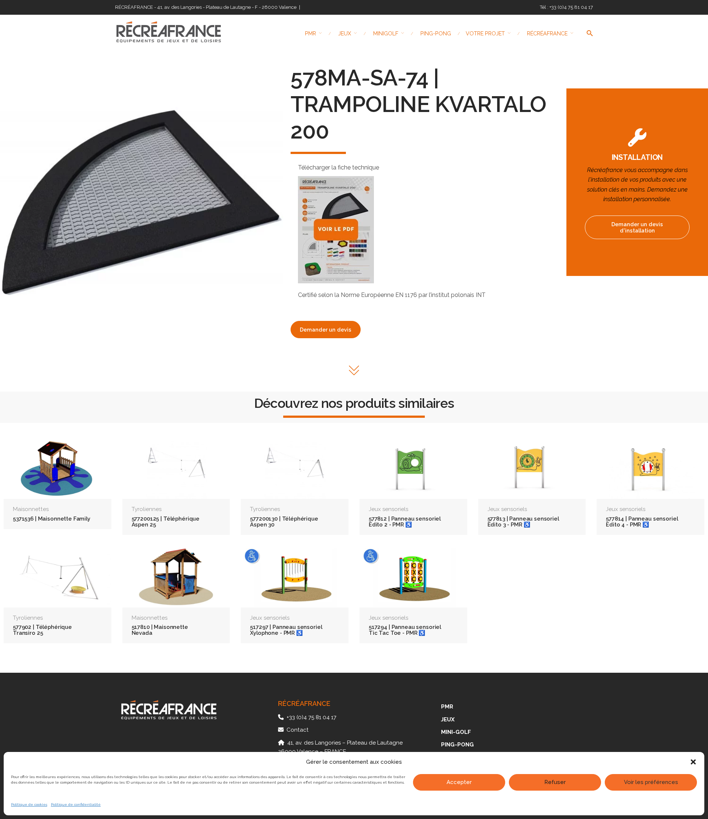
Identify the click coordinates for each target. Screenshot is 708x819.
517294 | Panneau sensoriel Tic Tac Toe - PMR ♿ (405, 630)
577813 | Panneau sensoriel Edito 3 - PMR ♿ (523, 521)
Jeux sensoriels (388, 509)
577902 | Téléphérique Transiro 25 (42, 630)
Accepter (459, 782)
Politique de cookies (29, 804)
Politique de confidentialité (76, 804)
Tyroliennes (147, 509)
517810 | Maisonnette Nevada (160, 630)
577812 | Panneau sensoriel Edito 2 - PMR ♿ (405, 521)
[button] (693, 762)
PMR (447, 706)
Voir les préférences (651, 782)
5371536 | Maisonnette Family (51, 518)
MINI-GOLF (456, 732)
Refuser (555, 782)
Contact (298, 730)
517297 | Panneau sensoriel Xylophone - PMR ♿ (286, 630)
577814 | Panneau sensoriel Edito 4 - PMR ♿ (642, 521)
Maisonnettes (31, 509)
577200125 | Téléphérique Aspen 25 (165, 521)
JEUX (448, 719)
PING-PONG (457, 744)
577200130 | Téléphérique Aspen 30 (284, 521)
